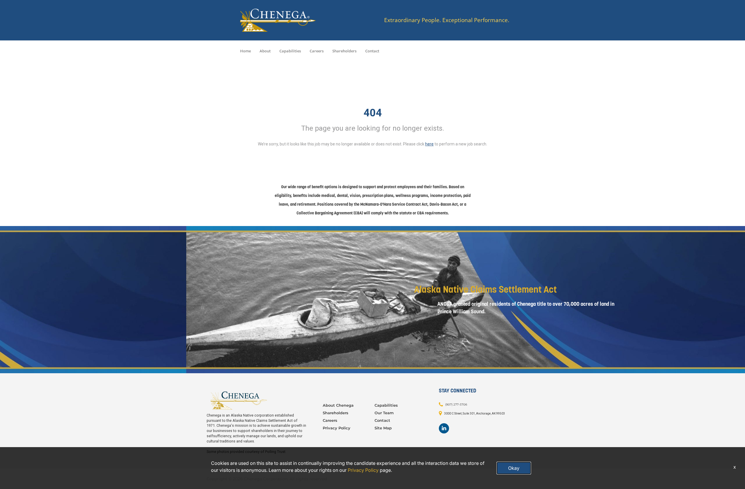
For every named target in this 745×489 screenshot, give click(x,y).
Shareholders (344, 51)
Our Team (384, 412)
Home (245, 51)
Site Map (383, 428)
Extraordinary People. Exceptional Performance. (446, 20)
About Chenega (338, 405)
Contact (372, 51)
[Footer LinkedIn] (444, 428)
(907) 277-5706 (456, 404)
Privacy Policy (336, 428)
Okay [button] (513, 468)
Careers (317, 51)
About (265, 51)
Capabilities (290, 51)
